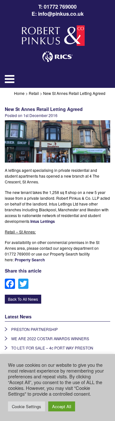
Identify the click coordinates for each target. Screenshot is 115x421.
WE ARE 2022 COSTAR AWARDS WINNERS (50, 338)
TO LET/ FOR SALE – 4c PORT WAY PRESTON (52, 347)
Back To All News (23, 299)
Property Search (30, 260)
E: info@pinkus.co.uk (58, 13)
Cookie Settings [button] (26, 406)
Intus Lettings (42, 221)
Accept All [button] (61, 406)
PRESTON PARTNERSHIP (34, 329)
